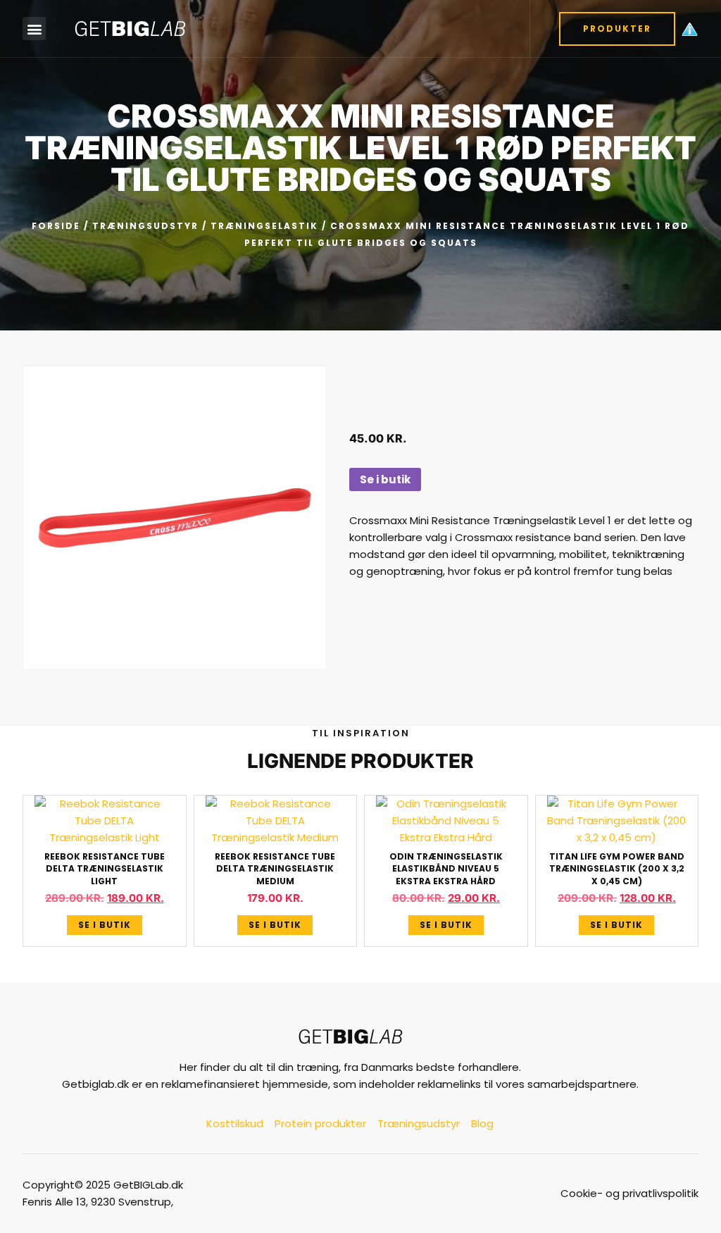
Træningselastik (264, 226)
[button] (34, 28)
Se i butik (385, 479)
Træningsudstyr (145, 226)
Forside (56, 226)
